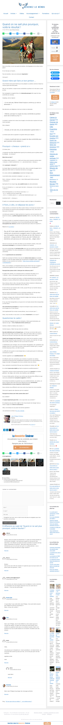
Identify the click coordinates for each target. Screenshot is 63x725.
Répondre (6, 550)
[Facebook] (13, 430)
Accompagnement (32, 13)
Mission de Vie (54, 169)
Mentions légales (38, 712)
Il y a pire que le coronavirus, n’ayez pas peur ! (13, 480)
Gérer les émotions (54, 146)
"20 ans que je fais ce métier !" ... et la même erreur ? (19, 701)
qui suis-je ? (32, 424)
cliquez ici (53, 102)
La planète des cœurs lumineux (54, 441)
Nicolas (51, 323)
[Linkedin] (7, 430)
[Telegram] (4, 430)
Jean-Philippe (6, 477)
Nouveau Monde (54, 183)
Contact (31, 17)
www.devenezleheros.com (37, 426)
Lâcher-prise (55, 166)
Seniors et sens (54, 187)
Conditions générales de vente (51, 712)
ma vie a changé (20, 410)
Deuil (52, 134)
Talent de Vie (54, 191)
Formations (45, 13)
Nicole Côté (9, 597)
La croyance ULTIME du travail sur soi (11, 481)
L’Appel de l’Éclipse (54, 370)
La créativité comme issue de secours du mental (55, 561)
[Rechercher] (58, 203)
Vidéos (22, 13)
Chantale (8, 684)
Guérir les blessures (54, 141)
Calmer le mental (7, 479)
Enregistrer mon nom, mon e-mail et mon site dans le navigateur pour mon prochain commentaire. (22, 518)
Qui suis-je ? (56, 13)
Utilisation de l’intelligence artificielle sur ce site (55, 262)
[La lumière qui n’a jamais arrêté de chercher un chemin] (52, 669)
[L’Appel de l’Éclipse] (58, 630)
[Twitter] (10, 430)
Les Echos (11, 226)
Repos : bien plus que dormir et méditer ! (55, 411)
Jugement (53, 160)
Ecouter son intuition (54, 137)
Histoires (53, 150)
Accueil (5, 13)
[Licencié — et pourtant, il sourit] (58, 586)
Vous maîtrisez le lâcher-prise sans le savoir (54, 532)
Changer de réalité (54, 123)
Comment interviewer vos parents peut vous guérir (55, 549)
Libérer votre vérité (53, 163)
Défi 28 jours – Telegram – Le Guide (55, 219)
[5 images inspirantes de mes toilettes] (52, 586)
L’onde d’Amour (53, 333)
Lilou (7, 617)
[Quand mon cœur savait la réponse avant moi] (58, 669)
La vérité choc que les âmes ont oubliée (54, 294)
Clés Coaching (14, 479)
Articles (13, 13)
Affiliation (49, 714)
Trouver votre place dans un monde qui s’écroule (54, 566)
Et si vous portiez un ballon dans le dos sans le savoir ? (55, 488)
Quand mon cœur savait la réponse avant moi (58, 677)
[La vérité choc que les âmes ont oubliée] (52, 630)
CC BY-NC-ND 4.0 (23, 714)
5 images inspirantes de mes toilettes (52, 593)
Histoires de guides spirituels (54, 156)
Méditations (54, 179)
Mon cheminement (55, 175)
